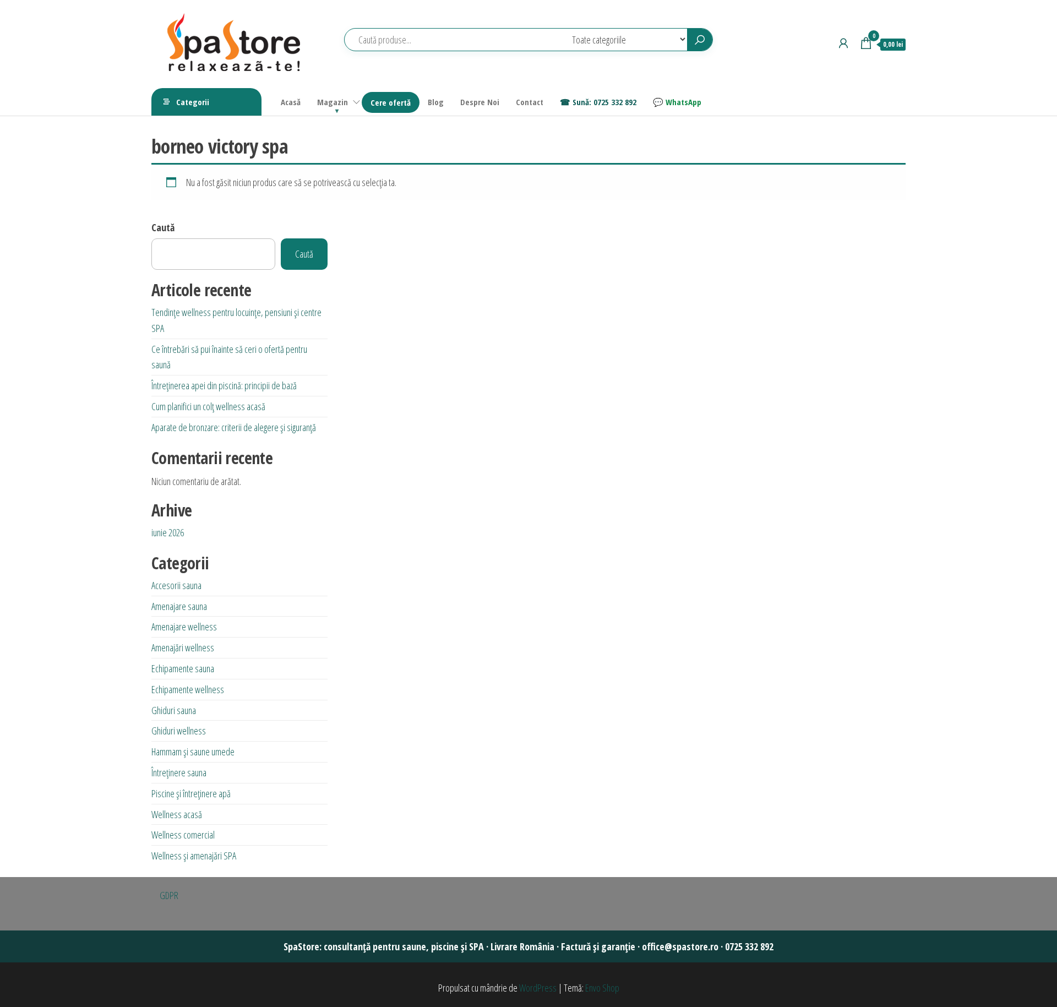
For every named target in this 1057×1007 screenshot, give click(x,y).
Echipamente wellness (187, 689)
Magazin (332, 101)
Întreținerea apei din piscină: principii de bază (224, 385)
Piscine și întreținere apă (191, 793)
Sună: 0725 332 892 (604, 101)
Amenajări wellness (182, 647)
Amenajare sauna (179, 606)
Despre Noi (479, 101)
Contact (529, 101)
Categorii (192, 101)
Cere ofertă (391, 102)
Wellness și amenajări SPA (193, 855)
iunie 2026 (167, 532)
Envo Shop (602, 987)
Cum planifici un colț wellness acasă (208, 406)
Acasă (291, 101)
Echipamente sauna (182, 668)
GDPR (169, 895)
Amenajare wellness (184, 626)
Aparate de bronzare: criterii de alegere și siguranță (233, 427)
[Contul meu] (843, 43)
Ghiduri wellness (178, 730)
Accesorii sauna (176, 585)
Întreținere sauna (178, 772)
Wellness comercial (183, 834)
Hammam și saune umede (193, 751)
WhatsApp (683, 101)
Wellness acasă (176, 814)
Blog (436, 101)
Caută (163, 227)
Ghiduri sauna (173, 710)
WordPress (538, 987)
